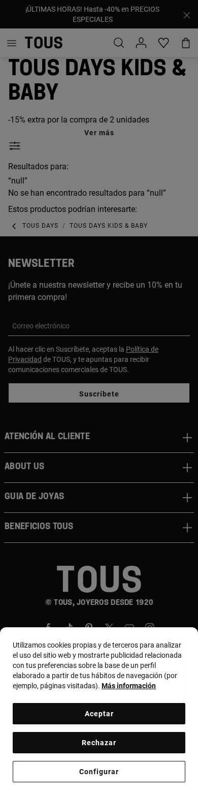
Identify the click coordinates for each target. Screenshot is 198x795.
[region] (99, 711)
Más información (129, 686)
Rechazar (99, 743)
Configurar (99, 772)
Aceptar (99, 714)
